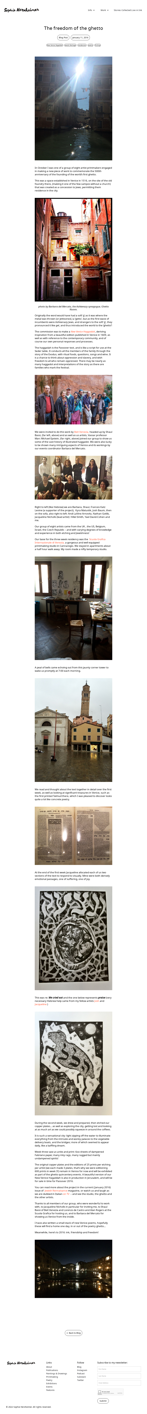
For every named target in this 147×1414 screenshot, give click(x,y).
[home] (21, 10)
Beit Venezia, (82, 431)
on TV (66, 1194)
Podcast (81, 1373)
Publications (52, 1370)
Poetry (49, 1380)
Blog (79, 1367)
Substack (81, 1377)
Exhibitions (51, 1383)
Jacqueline (41, 1004)
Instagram (82, 1370)
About (49, 1367)
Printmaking (52, 1377)
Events (49, 1387)
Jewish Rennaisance (56, 1190)
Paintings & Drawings (56, 1373)
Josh (97, 1001)
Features (50, 1390)
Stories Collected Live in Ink (128, 10)
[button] (91, 10)
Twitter (80, 1380)
